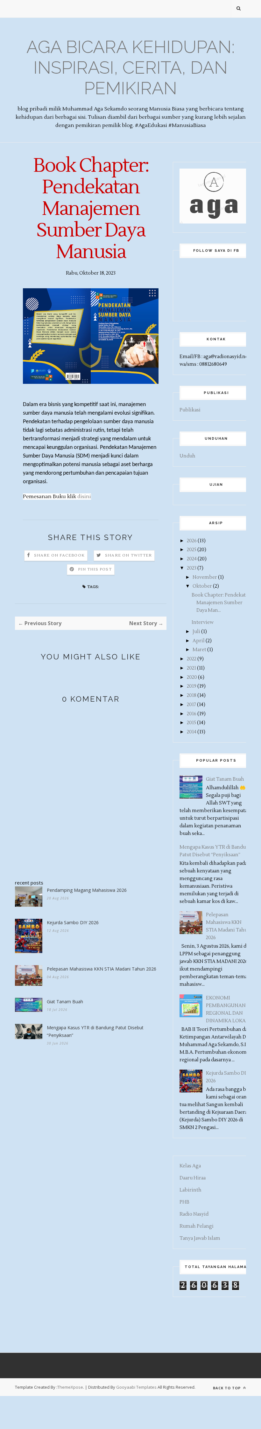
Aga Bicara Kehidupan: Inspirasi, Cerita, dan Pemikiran (130, 67)
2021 (191, 668)
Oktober (202, 586)
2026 (192, 541)
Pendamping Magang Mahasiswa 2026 (87, 890)
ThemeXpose (70, 1387)
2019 (191, 686)
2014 (191, 732)
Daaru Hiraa (193, 1178)
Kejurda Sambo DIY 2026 (73, 922)
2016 (191, 714)
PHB (184, 1202)
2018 (191, 695)
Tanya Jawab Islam (200, 1238)
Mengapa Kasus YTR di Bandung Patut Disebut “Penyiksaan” (95, 1031)
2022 (191, 659)
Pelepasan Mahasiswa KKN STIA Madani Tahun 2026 (101, 969)
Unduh (187, 456)
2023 (191, 568)
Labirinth (190, 1190)
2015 (191, 723)
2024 (192, 559)
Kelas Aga (190, 1166)
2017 (191, 705)
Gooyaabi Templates (136, 1387)
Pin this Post (95, 569)
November (205, 577)
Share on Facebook (59, 555)
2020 (192, 677)
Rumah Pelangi (197, 1226)
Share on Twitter (128, 555)
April (199, 641)
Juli (196, 632)
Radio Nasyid (194, 1214)
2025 (191, 550)
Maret (199, 650)
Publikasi (190, 410)
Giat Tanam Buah (65, 1001)
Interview (203, 622)
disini (84, 496)
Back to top (227, 1388)
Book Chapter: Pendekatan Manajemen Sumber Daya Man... (221, 602)
